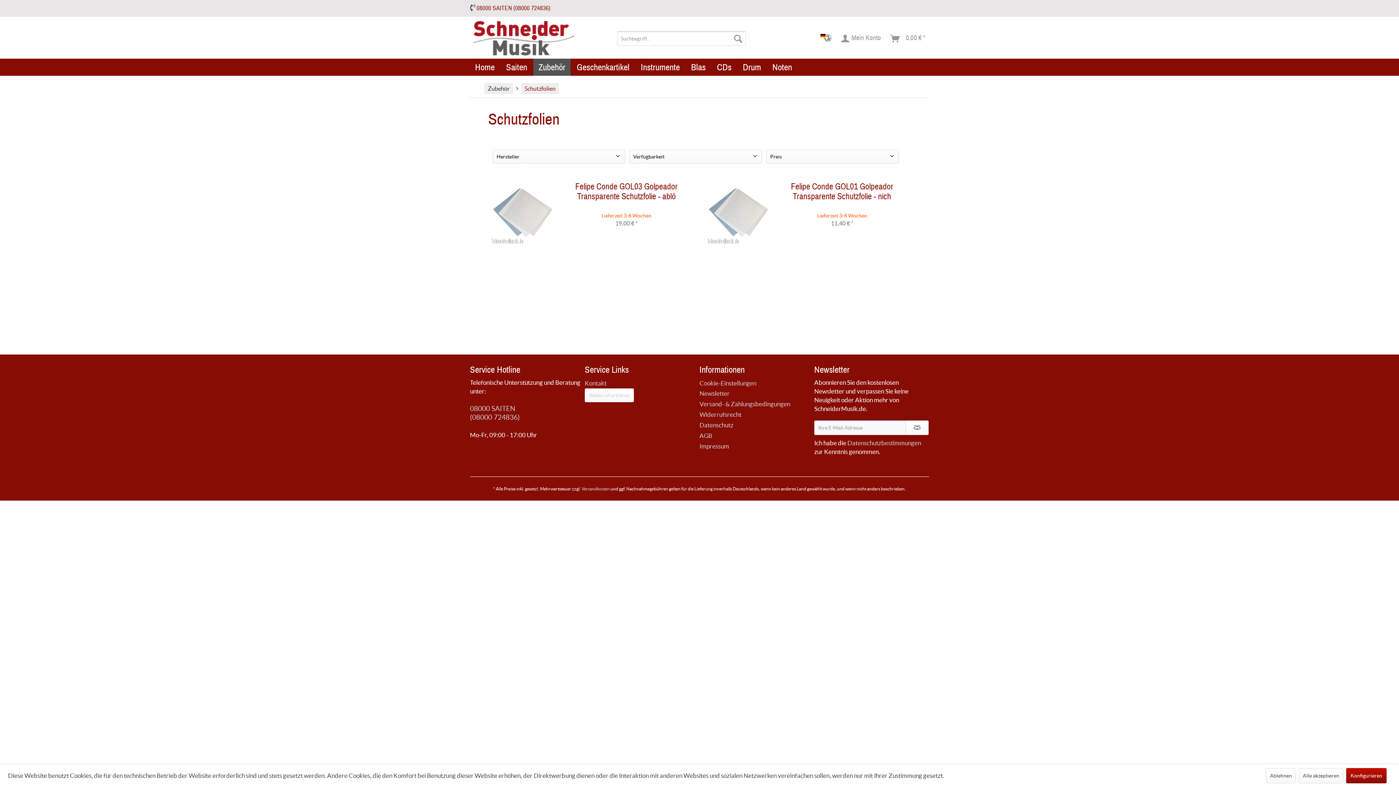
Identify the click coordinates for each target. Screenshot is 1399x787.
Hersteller (508, 157)
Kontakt (596, 383)
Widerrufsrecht (720, 414)
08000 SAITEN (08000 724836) (513, 8)
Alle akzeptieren (1321, 776)
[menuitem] (681, 38)
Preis (776, 157)
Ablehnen (1281, 776)
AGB (706, 435)
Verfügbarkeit (649, 157)
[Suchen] (738, 38)
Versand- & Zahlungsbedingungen (745, 403)
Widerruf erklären (609, 395)
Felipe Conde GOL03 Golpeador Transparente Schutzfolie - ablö (626, 193)
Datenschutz (716, 425)
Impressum (714, 446)
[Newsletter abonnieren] (917, 427)
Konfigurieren (1366, 776)
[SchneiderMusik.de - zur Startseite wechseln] (525, 38)
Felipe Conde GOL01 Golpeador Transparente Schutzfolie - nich (842, 193)
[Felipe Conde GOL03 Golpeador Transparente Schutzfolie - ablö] (523, 214)
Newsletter (715, 393)
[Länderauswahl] (828, 38)
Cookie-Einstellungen (728, 383)
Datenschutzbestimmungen (884, 442)
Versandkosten (595, 488)
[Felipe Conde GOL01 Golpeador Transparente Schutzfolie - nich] (738, 214)
